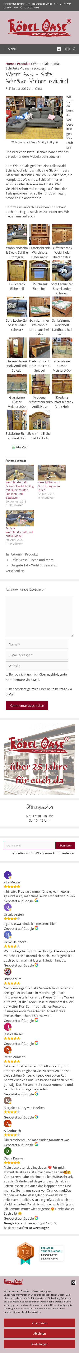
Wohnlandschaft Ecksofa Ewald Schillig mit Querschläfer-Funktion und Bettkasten (20, 489)
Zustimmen (39, 1323)
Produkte (23, 64)
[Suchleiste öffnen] (74, 49)
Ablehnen (39, 1333)
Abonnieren (65, 845)
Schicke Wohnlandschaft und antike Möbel (19, 532)
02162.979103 (31, 7)
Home (10, 64)
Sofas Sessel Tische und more (32, 560)
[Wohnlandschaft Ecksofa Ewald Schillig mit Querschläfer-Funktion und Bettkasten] (20, 472)
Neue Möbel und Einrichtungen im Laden (49, 486)
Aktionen (17, 554)
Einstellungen (39, 1344)
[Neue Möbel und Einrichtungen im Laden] (52, 472)
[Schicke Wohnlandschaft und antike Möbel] (20, 518)
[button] (73, 1282)
